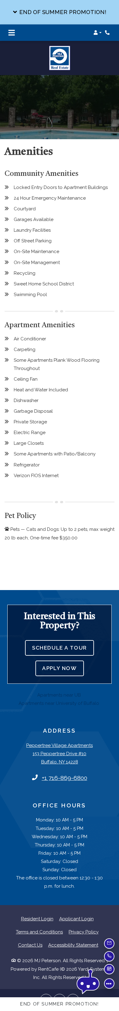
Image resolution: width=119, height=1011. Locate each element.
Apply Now (63, 656)
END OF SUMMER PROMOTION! (59, 1004)
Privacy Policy (84, 919)
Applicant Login (76, 906)
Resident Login (37, 906)
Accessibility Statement (73, 933)
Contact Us (30, 933)
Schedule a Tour (59, 635)
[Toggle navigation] (11, 32)
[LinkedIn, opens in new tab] (59, 988)
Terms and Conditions (39, 919)
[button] (59, 12)
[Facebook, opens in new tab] (46, 988)
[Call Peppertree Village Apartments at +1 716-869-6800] (108, 32)
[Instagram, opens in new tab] (73, 988)
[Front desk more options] (109, 983)
